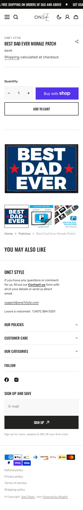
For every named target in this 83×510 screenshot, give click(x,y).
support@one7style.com (21, 302)
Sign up (39, 422)
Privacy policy (13, 476)
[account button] (67, 17)
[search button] (15, 17)
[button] (59, 17)
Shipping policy (14, 489)
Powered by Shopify (55, 496)
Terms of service (15, 483)
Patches (25, 234)
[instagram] (16, 380)
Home (8, 234)
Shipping (11, 57)
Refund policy (13, 470)
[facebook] (7, 380)
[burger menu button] (7, 17)
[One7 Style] (42, 17)
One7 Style (28, 496)
